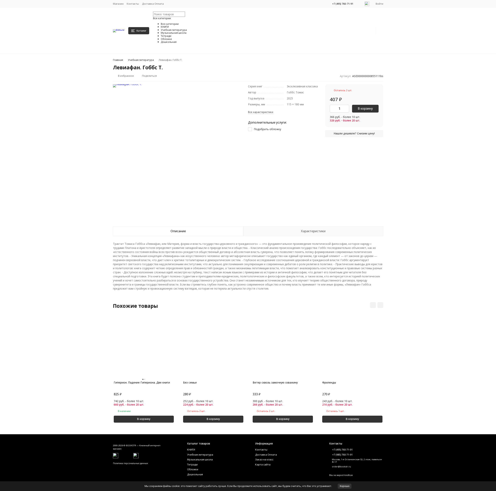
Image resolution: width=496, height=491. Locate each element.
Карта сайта (262, 464)
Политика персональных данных (130, 463)
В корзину (365, 108)
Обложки (192, 469)
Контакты (133, 3)
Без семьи (190, 382)
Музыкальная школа (200, 459)
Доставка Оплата (153, 3)
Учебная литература (141, 60)
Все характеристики (260, 112)
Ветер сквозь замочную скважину (275, 382)
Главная (118, 60)
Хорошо (345, 486)
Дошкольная (195, 474)
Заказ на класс (264, 459)
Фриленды (329, 382)
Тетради (192, 464)
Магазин (118, 3)
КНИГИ (191, 449)
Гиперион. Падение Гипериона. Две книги (142, 382)
